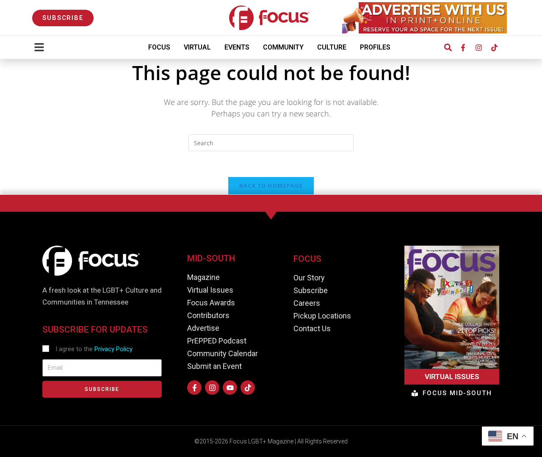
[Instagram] (478, 47)
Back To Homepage (271, 185)
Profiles (375, 47)
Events (236, 47)
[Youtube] (230, 387)
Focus (159, 47)
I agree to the (94, 349)
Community (283, 47)
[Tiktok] (494, 47)
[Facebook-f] (463, 47)
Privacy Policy (113, 349)
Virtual (197, 47)
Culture (331, 47)
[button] (448, 48)
